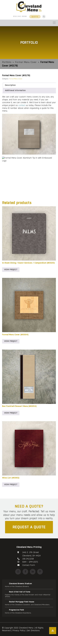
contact (21, 105)
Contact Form (28, 565)
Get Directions (33, 630)
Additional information (15, 90)
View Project (10, 269)
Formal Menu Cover (26, 62)
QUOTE (35, 17)
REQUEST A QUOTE (29, 527)
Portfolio (6, 62)
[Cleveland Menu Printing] (28, 7)
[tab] (30, 85)
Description (10, 85)
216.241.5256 (20, 16)
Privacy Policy (19, 630)
